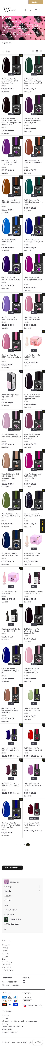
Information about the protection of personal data (19, 1021)
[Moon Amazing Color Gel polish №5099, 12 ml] (11, 623)
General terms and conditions (12, 1027)
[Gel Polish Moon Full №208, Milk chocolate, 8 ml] (11, 195)
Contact (5, 956)
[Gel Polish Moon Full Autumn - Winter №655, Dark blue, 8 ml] (11, 818)
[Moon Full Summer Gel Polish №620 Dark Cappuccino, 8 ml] (11, 469)
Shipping (5, 1024)
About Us (5, 1015)
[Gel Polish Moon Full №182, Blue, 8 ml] (11, 234)
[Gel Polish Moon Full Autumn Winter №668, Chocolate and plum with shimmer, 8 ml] (11, 115)
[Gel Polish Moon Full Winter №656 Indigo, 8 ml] (11, 664)
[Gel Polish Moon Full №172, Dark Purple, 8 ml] (11, 272)
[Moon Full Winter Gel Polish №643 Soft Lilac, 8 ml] (11, 429)
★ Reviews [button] (42, 526)
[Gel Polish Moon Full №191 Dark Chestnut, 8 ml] (11, 777)
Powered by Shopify (24, 1042)
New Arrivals (6, 967)
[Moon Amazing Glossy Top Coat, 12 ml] (11, 389)
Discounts (5, 945)
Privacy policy (7, 1029)
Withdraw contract (12, 868)
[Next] (28, 844)
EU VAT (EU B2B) (8, 970)
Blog (3, 959)
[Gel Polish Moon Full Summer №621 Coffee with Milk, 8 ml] (11, 703)
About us (5, 953)
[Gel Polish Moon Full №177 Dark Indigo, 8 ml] (11, 740)
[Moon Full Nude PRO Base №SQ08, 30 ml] (11, 585)
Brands (4, 951)
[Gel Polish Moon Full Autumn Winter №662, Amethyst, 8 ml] (11, 155)
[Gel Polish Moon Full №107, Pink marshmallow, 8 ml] (11, 350)
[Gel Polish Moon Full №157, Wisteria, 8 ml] (11, 311)
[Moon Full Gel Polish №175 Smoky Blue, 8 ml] (11, 548)
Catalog (5, 948)
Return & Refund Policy (10, 1032)
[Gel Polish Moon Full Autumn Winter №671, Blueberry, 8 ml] (11, 74)
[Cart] (36, 10)
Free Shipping (7, 962)
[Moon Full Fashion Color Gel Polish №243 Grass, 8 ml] (11, 509)
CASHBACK (6, 965)
